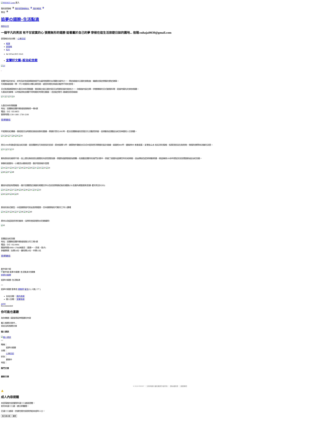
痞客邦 (21, 289)
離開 (14, 416)
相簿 (8, 44)
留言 (26, 289)
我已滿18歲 (6, 416)
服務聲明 (183, 386)
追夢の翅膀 (6, 275)
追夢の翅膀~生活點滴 (20, 19)
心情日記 (22, 39)
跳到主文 (5, 26)
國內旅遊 (20, 296)
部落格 (9, 47)
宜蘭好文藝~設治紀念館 (22, 60)
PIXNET (141, 386)
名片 (8, 50)
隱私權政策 (174, 386)
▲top (3, 304)
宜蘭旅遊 (20, 299)
